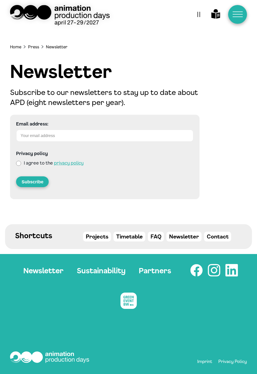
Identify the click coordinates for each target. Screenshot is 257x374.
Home (15, 46)
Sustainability (101, 270)
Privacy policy (32, 153)
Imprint (204, 361)
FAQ (156, 236)
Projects (97, 236)
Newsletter (184, 236)
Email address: (32, 124)
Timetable (129, 236)
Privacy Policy (232, 361)
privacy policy (69, 163)
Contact (218, 236)
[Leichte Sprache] (216, 14)
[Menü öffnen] (237, 14)
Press (33, 46)
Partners (155, 270)
